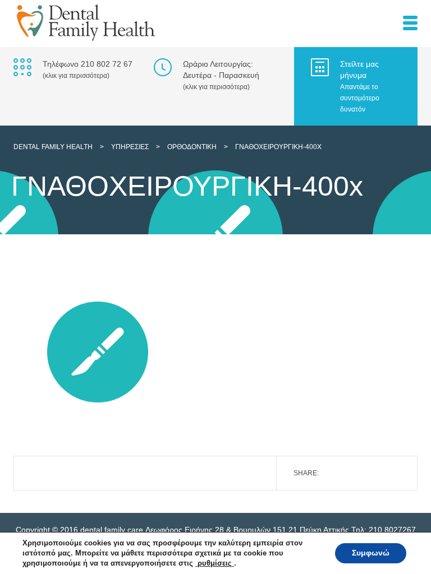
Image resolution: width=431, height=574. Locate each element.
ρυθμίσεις (214, 563)
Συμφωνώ (370, 553)
